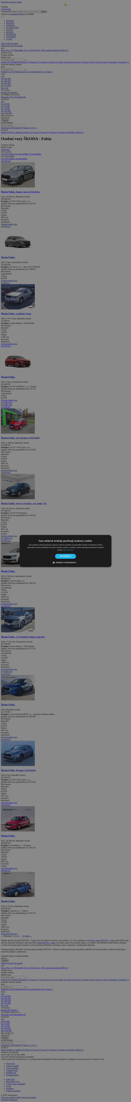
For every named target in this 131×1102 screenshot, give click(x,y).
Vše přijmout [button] (65, 556)
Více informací (68, 550)
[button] (65, 562)
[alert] (65, 551)
